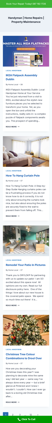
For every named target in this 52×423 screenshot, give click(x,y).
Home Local (13, 84)
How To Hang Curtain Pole (23, 175)
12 (31, 414)
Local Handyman (14, 71)
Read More (12, 127)
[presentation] (26, 51)
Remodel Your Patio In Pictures (25, 264)
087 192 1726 (39, 4)
